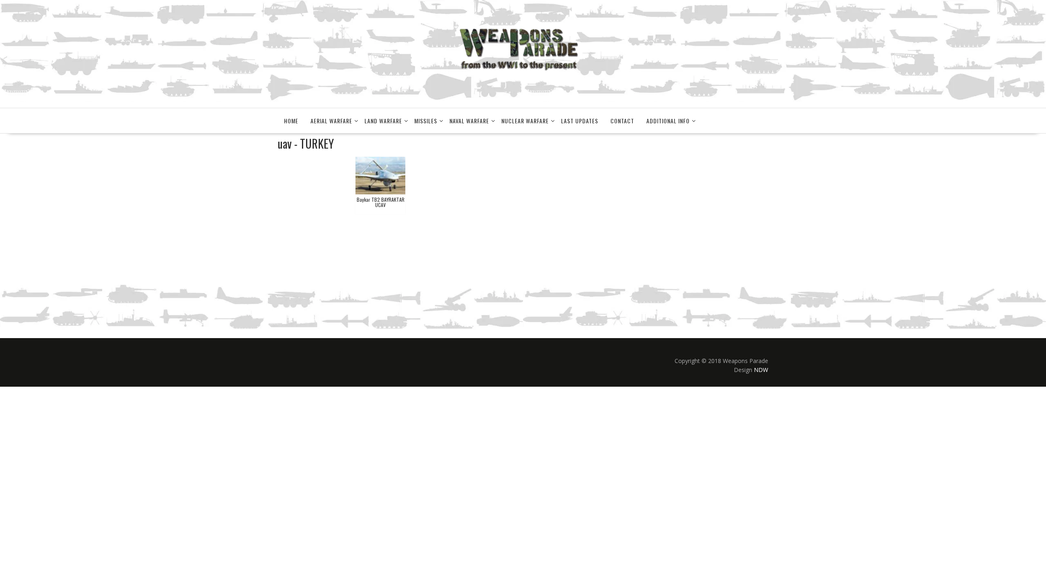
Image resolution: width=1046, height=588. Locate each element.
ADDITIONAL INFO (668, 120)
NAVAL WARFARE (469, 120)
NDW (761, 370)
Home (291, 120)
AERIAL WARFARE (331, 120)
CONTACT (622, 120)
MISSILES (425, 120)
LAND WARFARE (383, 120)
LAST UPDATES (579, 120)
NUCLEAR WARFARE (525, 120)
